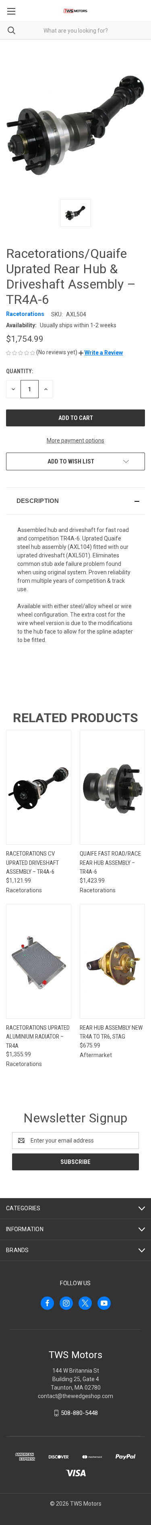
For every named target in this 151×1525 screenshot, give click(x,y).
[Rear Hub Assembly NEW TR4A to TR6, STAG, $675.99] (112, 961)
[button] (101, 352)
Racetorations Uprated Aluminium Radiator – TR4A (38, 1036)
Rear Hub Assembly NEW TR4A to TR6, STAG (111, 1032)
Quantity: (19, 371)
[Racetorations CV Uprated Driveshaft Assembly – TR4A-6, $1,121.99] (39, 787)
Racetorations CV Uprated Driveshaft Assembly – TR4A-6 (32, 862)
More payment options (75, 440)
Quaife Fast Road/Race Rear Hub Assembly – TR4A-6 (110, 862)
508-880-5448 (79, 1413)
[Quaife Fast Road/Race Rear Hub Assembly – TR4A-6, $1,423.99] (112, 787)
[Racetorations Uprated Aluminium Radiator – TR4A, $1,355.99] (39, 961)
